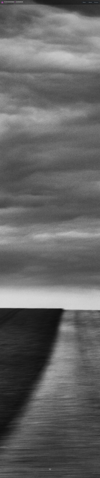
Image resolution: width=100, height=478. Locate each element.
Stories (96, 2)
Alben (90, 2)
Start (84, 2)
